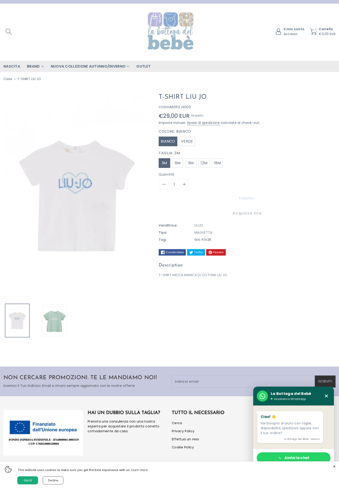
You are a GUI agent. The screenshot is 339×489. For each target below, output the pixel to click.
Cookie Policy (183, 447)
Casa (7, 79)
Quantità (166, 174)
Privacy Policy (183, 431)
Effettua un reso (185, 439)
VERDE (187, 141)
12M (204, 163)
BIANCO (168, 141)
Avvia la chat (297, 457)
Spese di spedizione (203, 122)
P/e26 (206, 239)
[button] (8, 32)
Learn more (139, 470)
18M (217, 163)
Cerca (177, 423)
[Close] (334, 466)
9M (191, 163)
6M (178, 163)
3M (164, 163)
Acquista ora (247, 213)
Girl (197, 239)
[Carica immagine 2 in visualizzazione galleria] (54, 320)
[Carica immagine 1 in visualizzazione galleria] (17, 320)
